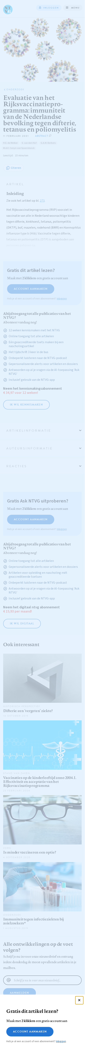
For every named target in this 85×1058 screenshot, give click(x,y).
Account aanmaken (30, 1032)
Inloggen (61, 1041)
